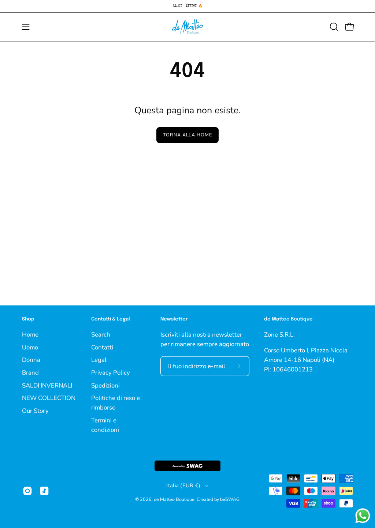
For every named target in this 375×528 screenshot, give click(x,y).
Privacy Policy (110, 372)
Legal (99, 360)
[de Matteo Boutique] (187, 27)
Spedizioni (105, 385)
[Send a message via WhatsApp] (362, 515)
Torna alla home (187, 135)
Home (30, 334)
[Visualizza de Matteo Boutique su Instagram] (27, 490)
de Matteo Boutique (174, 499)
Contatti (102, 347)
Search (100, 334)
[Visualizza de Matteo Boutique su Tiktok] (44, 490)
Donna (31, 360)
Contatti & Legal (110, 319)
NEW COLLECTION (48, 397)
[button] (333, 27)
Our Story (35, 410)
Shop (28, 319)
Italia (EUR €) (183, 485)
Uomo (30, 347)
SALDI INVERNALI (47, 385)
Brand (30, 372)
